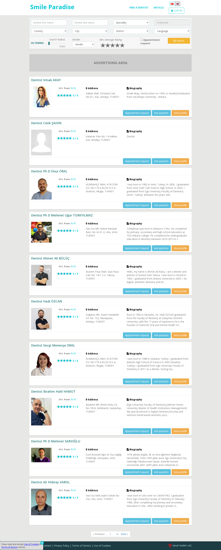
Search (180, 40)
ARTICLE (159, 7)
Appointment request (150, 41)
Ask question (161, 113)
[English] (177, 3)
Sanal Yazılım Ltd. (182, 545)
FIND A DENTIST (138, 7)
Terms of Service (81, 545)
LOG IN (177, 10)
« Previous (99, 534)
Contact (46, 545)
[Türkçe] (172, 3)
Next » (124, 534)
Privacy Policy (61, 545)
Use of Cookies (102, 545)
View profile (180, 113)
